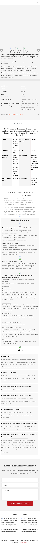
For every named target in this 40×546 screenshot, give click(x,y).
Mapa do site (24, 542)
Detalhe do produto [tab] (20, 123)
